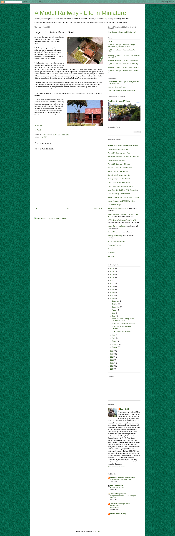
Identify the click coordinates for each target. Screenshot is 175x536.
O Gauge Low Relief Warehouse (120, 479)
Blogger (97, 531)
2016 (112, 298)
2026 (112, 268)
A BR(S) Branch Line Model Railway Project (123, 145)
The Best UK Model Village (119, 101)
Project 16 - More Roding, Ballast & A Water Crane (123, 319)
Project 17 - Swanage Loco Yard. (119, 153)
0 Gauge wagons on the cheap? (119, 179)
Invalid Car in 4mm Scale (116, 226)
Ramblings (111, 256)
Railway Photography (115, 235)
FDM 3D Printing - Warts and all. (119, 194)
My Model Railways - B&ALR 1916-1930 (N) (123, 64)
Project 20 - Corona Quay (116, 160)
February (115, 344)
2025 (112, 271)
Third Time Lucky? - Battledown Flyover (121, 90)
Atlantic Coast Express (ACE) (118, 208)
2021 (112, 283)
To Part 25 (38, 125)
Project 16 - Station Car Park (121, 331)
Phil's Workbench (116, 485)
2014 (112, 354)
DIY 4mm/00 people (114, 205)
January (115, 347)
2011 (112, 363)
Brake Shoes (114, 507)
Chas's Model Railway (118, 514)
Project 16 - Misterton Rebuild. (118, 149)
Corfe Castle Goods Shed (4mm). (119, 182)
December (116, 301)
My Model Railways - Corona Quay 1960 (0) (123, 60)
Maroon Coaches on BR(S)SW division (121, 201)
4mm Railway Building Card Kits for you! (122, 32)
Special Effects (113, 232)
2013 (112, 357)
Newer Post (40, 209)
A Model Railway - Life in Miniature (80, 12)
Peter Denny (112, 249)
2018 (112, 292)
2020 (112, 286)
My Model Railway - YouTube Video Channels (123, 67)
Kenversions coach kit (117, 487)
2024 (112, 274)
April (114, 338)
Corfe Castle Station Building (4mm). (120, 186)
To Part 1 (38, 130)
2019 (112, 289)
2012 (112, 360)
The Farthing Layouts (118, 494)
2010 (112, 366)
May (114, 335)
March (114, 341)
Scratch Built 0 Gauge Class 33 (119, 175)
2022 (112, 280)
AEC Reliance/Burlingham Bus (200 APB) (122, 220)
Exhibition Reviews (114, 245)
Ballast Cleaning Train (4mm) (118, 171)
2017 (112, 295)
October (115, 304)
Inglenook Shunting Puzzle (117, 87)
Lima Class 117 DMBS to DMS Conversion (122, 190)
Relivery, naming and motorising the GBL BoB (123, 197)
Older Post (98, 209)
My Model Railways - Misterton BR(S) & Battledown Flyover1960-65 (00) (121, 45)
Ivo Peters (111, 252)
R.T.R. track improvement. (117, 241)
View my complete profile (116, 467)
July (113, 313)
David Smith (124, 409)
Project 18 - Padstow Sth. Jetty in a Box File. (123, 157)
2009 (112, 369)
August (115, 310)
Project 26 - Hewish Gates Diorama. (120, 168)
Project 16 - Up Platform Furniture (123, 323)
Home (69, 209)
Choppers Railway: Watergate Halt (122, 477)
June (114, 316)
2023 (112, 277)
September (116, 307)
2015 (112, 351)
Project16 (43, 137)
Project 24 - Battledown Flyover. (119, 164)
